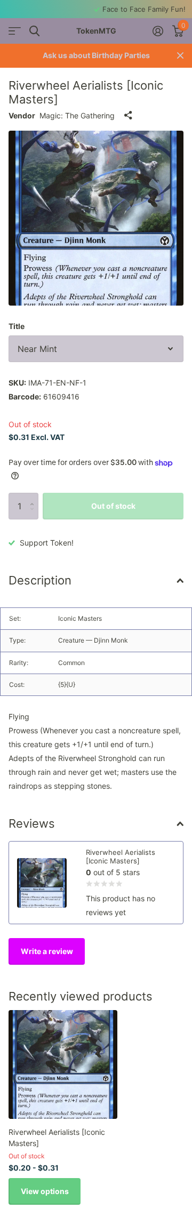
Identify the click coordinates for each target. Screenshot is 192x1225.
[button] (34, 496)
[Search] (34, 31)
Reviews (32, 823)
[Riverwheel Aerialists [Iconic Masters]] (63, 1064)
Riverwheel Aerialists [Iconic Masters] (57, 1137)
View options (45, 1191)
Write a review (47, 951)
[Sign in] (157, 31)
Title (17, 326)
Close (180, 56)
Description (40, 580)
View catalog (15, 31)
